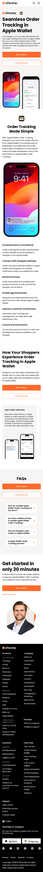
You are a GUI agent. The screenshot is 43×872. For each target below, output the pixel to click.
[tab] (16, 461)
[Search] (34, 3)
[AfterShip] (10, 3)
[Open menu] (39, 3)
